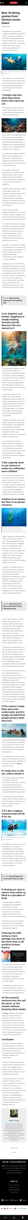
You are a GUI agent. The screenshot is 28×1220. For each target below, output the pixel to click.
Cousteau (5, 1013)
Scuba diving (6, 26)
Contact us (14, 1192)
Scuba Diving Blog (14, 1190)
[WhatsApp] (14, 1217)
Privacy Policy (14, 1187)
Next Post (14, 1152)
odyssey (19, 763)
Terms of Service (14, 1185)
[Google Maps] (22, 1217)
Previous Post (14, 1148)
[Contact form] (5, 1217)
